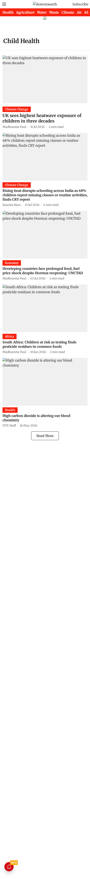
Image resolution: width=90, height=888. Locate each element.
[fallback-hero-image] (45, 79)
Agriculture (25, 12)
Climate (68, 12)
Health (8, 12)
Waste (54, 12)
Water (42, 12)
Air (79, 12)
